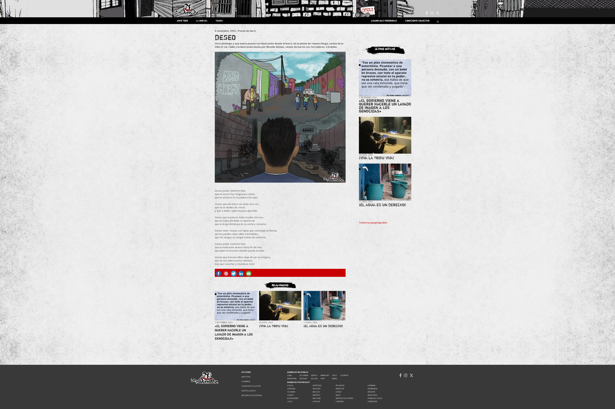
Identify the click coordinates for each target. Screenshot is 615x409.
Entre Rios (317, 385)
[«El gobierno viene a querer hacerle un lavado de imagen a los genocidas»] (236, 306)
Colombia (303, 375)
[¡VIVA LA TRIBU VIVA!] (280, 306)
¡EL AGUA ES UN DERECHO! (323, 326)
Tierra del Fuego (375, 398)
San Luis (316, 392)
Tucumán (291, 392)
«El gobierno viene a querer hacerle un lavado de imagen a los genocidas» (234, 332)
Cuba (289, 375)
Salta (338, 395)
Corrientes (372, 401)
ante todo (182, 20)
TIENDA (219, 20)
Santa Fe (316, 395)
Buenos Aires (292, 398)
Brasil (334, 379)
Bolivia (314, 379)
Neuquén (316, 389)
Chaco (339, 392)
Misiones (371, 392)
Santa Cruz (372, 395)
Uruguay (303, 379)
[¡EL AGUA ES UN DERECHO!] (324, 306)
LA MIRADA (201, 20)
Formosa (340, 401)
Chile (334, 375)
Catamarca (372, 389)
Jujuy (289, 401)
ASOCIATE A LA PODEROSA (252, 395)
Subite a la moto (249, 391)
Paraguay (325, 375)
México (314, 375)
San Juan (317, 398)
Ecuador (344, 375)
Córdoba (291, 389)
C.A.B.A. (290, 385)
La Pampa (371, 385)
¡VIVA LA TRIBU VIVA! (273, 326)
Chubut (290, 395)
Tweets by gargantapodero (373, 222)
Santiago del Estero (344, 398)
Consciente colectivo (417, 20)
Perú (323, 379)
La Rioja (316, 401)
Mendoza (340, 389)
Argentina (291, 379)
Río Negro (340, 385)
